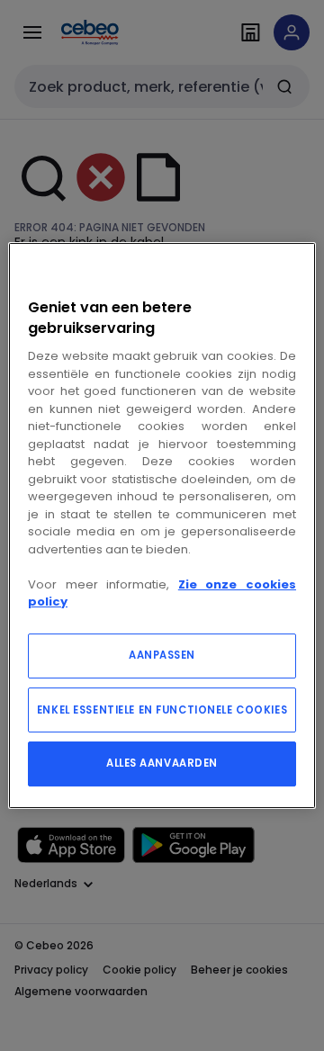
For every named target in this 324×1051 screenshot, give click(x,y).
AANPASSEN (162, 655)
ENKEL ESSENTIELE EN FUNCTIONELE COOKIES (162, 710)
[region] (162, 525)
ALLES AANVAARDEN (162, 763)
